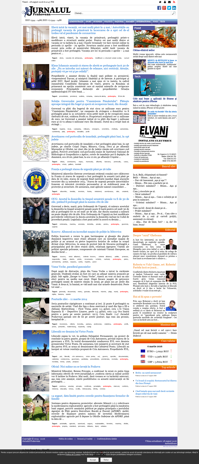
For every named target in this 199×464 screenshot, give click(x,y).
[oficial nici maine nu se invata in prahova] (36, 390)
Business (97, 22)
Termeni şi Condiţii (85, 439)
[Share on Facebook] (159, 9)
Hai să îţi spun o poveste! (147, 296)
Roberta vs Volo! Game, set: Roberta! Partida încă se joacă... (154, 266)
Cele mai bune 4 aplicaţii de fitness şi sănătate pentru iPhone (155, 100)
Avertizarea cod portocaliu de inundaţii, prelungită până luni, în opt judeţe (90, 138)
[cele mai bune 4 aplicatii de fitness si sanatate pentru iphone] (155, 96)
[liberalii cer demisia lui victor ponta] (36, 355)
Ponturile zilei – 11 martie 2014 (69, 299)
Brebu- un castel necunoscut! (148, 374)
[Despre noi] (165, 2)
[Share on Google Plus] (164, 9)
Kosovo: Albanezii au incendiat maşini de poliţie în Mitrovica (86, 231)
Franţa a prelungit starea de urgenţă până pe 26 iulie (81, 169)
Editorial (170, 229)
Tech (162, 22)
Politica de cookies (66, 439)
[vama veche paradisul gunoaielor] (36, 291)
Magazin (130, 22)
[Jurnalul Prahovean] (160, 2)
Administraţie (76, 22)
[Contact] (169, 2)
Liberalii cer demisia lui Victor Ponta (72, 331)
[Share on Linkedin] (174, 9)
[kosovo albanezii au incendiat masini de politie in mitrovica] (36, 255)
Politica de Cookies (73, 454)
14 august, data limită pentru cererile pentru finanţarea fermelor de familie (90, 397)
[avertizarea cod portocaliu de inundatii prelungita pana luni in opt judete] (36, 160)
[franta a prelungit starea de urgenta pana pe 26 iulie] (36, 193)
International (143, 22)
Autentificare (171, 443)
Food (155, 22)
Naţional (119, 22)
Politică (108, 22)
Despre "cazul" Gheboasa (147, 235)
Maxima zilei (168, 324)
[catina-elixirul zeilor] (155, 47)
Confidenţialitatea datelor (107, 439)
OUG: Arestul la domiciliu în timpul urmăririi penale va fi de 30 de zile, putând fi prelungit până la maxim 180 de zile (90, 200)
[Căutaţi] (173, 14)
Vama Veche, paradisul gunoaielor (71, 266)
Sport (88, 22)
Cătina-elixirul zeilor (144, 50)
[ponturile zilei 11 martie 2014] (36, 323)
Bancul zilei (168, 166)
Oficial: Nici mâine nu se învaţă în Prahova (75, 366)
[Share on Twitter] (169, 9)
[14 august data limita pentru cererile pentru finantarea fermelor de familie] (36, 420)
